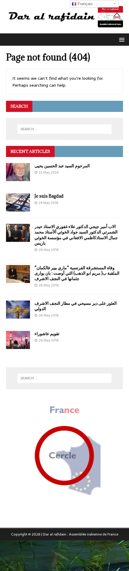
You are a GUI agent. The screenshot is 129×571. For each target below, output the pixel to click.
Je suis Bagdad (49, 196)
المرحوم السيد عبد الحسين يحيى (62, 165)
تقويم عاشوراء (46, 333)
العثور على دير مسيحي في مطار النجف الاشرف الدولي (75, 305)
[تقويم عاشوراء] (18, 345)
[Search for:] (64, 129)
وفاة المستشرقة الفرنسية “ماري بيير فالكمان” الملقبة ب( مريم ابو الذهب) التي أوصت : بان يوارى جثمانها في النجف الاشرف (76, 273)
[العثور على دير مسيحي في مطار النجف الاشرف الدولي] (18, 315)
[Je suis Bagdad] (18, 208)
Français (84, 4)
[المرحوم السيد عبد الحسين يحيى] (18, 177)
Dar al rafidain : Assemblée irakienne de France (80, 534)
